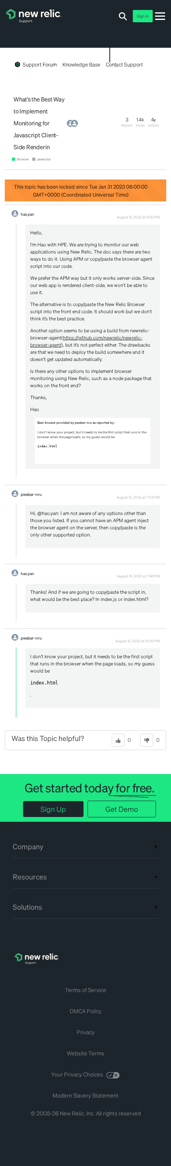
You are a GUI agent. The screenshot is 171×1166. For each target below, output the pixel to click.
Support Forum (40, 64)
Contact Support (124, 64)
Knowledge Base (81, 64)
